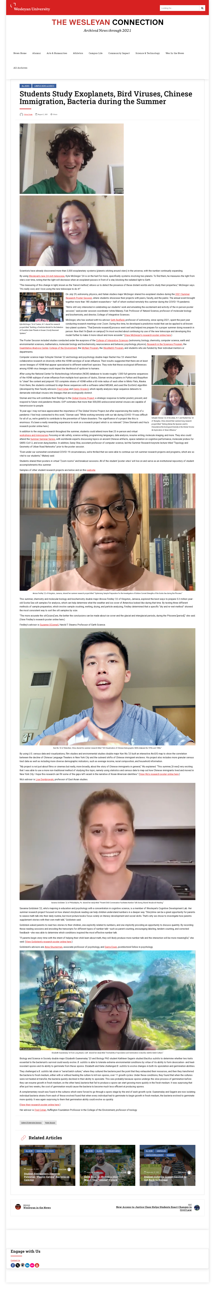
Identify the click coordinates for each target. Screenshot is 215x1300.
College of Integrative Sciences (112, 340)
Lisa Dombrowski (45, 779)
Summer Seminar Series (42, 439)
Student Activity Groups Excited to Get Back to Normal (165, 1178)
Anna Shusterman (53, 947)
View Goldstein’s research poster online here (48, 941)
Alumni (36, 53)
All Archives (20, 67)
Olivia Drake (28, 114)
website (91, 470)
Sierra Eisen (111, 947)
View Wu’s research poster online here (159, 774)
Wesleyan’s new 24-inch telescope (46, 276)
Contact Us (15, 1260)
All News (25, 86)
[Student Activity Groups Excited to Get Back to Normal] (168, 1165)
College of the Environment (63, 348)
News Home (19, 53)
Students (170, 1155)
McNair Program (90, 348)
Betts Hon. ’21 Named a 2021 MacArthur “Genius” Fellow (101, 1178)
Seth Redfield (117, 320)
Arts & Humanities (57, 53)
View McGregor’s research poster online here (148, 335)
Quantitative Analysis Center (34, 348)
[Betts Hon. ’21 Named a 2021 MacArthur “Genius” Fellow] (108, 1165)
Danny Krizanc (80, 389)
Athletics (78, 53)
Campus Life (96, 53)
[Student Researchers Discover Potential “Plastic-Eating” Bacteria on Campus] (47, 1165)
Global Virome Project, (83, 398)
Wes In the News (175, 53)
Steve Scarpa (182, 1172)
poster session (50, 1123)
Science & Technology (148, 53)
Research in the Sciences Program (164, 344)
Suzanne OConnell (49, 624)
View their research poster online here (39, 1104)
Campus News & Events (44, 86)
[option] (107, 195)
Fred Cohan (63, 389)
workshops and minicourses (34, 435)
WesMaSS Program (113, 348)
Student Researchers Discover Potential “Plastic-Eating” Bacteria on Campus (46, 1176)
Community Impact (119, 53)
